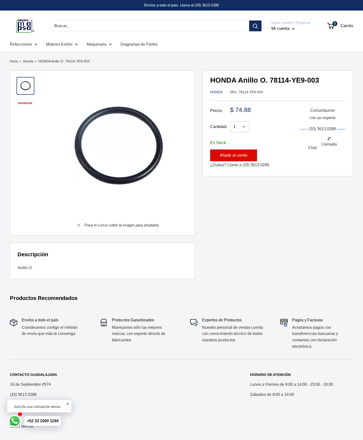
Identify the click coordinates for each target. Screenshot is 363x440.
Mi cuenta (281, 28)
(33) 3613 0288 (255, 165)
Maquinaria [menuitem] (96, 44)
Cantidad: (218, 127)
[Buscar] (255, 25)
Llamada (329, 144)
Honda (28, 61)
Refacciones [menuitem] (21, 44)
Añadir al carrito (233, 155)
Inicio (14, 61)
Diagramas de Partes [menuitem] (139, 44)
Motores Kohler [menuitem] (59, 44)
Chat (312, 148)
